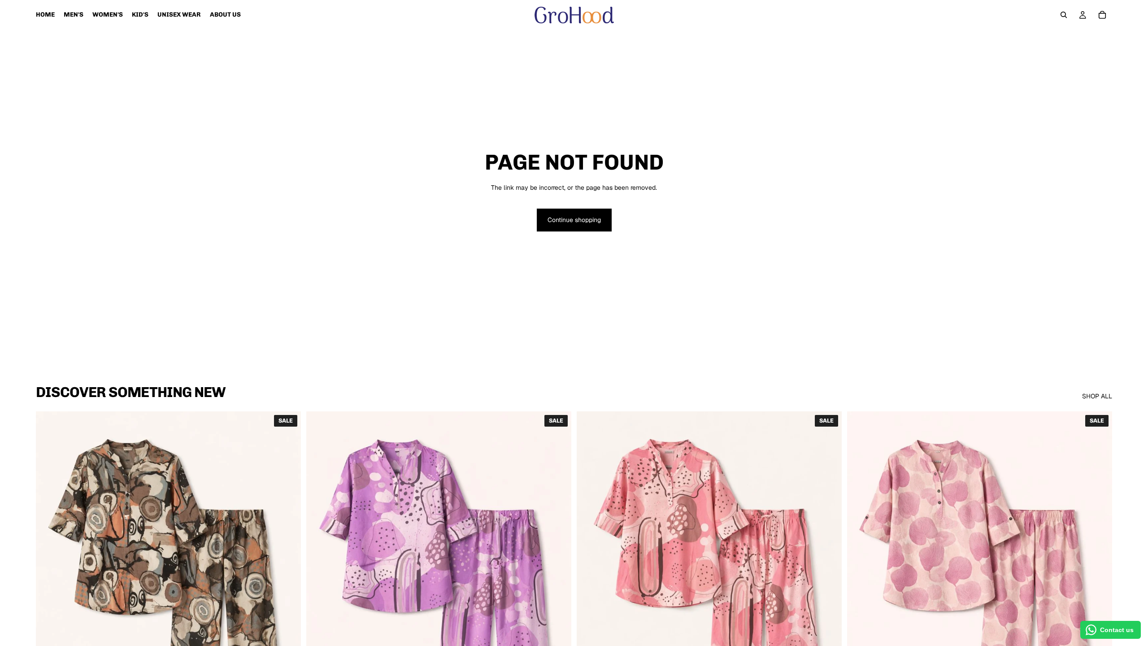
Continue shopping (574, 220)
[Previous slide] (49, 577)
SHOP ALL (1097, 396)
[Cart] (1102, 15)
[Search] (1064, 15)
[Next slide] (287, 577)
